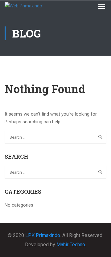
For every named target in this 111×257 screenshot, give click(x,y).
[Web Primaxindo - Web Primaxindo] (28, 6)
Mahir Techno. (71, 244)
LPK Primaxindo (42, 235)
